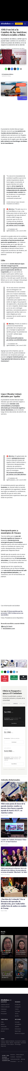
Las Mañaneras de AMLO (17, 48)
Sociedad (23, 1043)
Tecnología (18, 1044)
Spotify (17, 1016)
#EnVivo (11, 209)
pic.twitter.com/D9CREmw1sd (16, 340)
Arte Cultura (10, 1044)
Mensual (16, 703)
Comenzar (14, 742)
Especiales (17, 1043)
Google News (5, 679)
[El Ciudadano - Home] (7, 24)
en (21, 1061)
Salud (7, 1043)
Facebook (17, 1004)
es (18, 1061)
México (3, 48)
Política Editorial (5, 1007)
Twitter (17, 1009)
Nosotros (12, 1054)
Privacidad (4, 1013)
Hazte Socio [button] (19, 23)
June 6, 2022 (22, 231)
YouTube (23, 678)
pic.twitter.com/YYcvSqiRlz (15, 225)
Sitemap (23, 1059)
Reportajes (18, 1031)
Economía (18, 1041)
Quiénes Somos (5, 1004)
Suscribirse (14, 723)
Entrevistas (18, 1029)
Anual (22, 703)
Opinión (17, 1026)
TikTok (16, 1013)
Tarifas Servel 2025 (15, 1059)
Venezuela (3, 1026)
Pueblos (24, 1041)
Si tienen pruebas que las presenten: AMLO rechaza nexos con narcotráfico (12, 613)
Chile (2, 1022)
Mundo (3, 1031)
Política (3, 1041)
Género (12, 1043)
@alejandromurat (18, 458)
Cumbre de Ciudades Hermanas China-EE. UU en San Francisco (14, 840)
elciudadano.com (9, 628)
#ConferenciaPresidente (14, 223)
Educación (4, 1044)
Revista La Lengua (20, 1033)
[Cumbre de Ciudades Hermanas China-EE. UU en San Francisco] (14, 828)
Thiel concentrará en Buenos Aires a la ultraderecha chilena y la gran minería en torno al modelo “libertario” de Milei (14, 870)
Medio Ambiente (10, 1041)
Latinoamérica (5, 1029)
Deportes (3, 1046)
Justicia (3, 1043)
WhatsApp (14, 678)
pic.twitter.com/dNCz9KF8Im (16, 474)
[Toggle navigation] (25, 23)
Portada (17, 1022)
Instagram (18, 1007)
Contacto (3, 1011)
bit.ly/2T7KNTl (7, 626)
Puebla (8, 48)
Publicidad (3, 1009)
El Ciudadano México (7, 74)
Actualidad (18, 1024)
